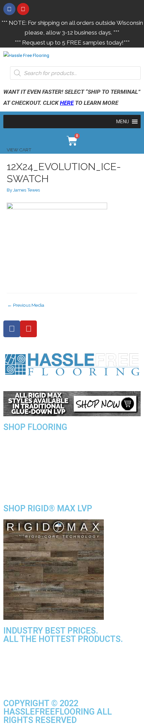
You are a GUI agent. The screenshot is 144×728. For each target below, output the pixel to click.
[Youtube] (23, 9)
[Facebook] (9, 9)
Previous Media (25, 305)
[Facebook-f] (11, 328)
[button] (122, 121)
